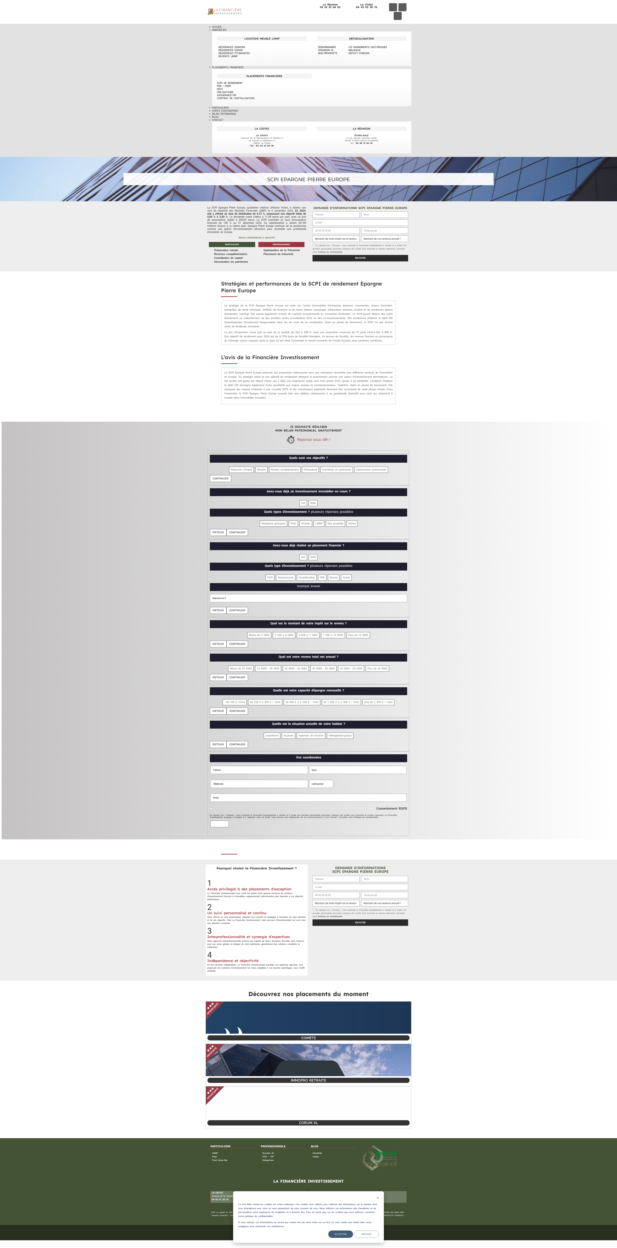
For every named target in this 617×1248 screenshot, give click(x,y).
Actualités (317, 1153)
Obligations (268, 1160)
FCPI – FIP (268, 1156)
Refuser (366, 1234)
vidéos (316, 1156)
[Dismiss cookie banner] (378, 1198)
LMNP (215, 1153)
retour (218, 532)
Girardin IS (268, 1153)
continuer (220, 478)
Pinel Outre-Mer (220, 1160)
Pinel (214, 1156)
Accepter (341, 1234)
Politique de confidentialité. (330, 252)
